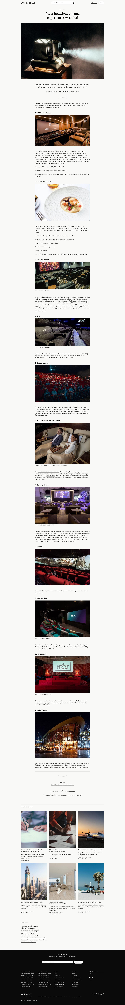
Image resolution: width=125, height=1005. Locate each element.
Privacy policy (75, 982)
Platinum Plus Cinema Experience (48, 472)
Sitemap (23, 1000)
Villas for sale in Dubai (28, 928)
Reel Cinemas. (70, 358)
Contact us (74, 975)
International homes (59, 977)
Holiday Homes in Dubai (43, 977)
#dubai (52, 791)
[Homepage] (28, 3)
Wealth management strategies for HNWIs (90, 850)
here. (41, 593)
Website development (77, 980)
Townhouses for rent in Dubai (44, 984)
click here (85, 767)
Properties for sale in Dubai (29, 926)
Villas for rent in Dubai (28, 934)
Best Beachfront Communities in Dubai (89, 902)
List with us (94, 2)
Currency (91, 977)
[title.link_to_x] (92, 994)
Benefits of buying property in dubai (62, 785)
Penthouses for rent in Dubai (44, 980)
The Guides (65, 91)
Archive (35, 1000)
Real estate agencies (59, 984)
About (73, 973)
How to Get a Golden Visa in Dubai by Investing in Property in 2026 (31, 850)
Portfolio (29, 1000)
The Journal (46, 795)
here (44, 311)
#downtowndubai (70, 791)
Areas (56, 973)
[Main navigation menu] (101, 2)
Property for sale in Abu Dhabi (27, 975)
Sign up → (78, 962)
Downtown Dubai (40, 647)
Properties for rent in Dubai (29, 932)
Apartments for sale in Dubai (30, 930)
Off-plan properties (59, 982)
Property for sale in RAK (26, 982)
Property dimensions (94, 971)
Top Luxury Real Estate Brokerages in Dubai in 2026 (57, 903)
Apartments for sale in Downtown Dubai (33, 938)
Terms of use (75, 986)
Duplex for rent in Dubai (43, 975)
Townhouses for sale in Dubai (27, 984)
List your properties (76, 977)
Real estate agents (59, 986)
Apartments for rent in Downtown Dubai (34, 940)
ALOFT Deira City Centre (56, 533)
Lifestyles (57, 980)
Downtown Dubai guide (28, 942)
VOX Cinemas (59, 358)
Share (63, 97)
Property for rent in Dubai (43, 982)
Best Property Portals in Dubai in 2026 (32, 902)
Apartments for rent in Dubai (30, 936)
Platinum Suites (50, 476)
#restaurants (59, 791)
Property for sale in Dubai (26, 980)
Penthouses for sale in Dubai (27, 977)
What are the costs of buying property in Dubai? (57, 850)
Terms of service (75, 984)
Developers (57, 975)
